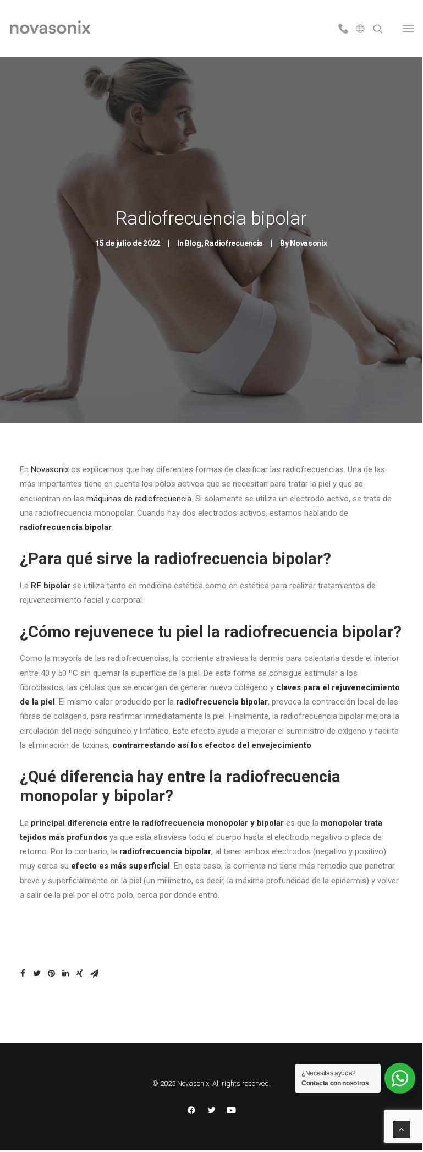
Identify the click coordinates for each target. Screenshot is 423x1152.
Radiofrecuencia (234, 243)
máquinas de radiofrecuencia (138, 499)
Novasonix (308, 243)
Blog (193, 243)
